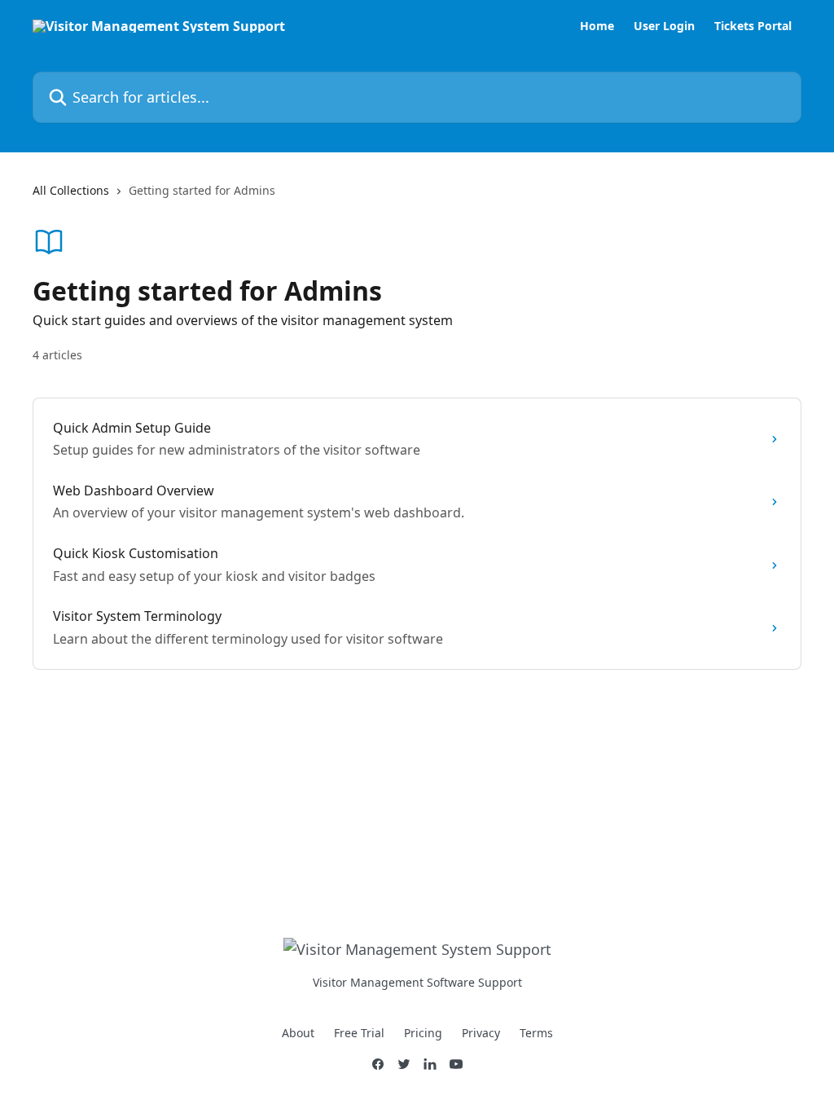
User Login (664, 26)
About (298, 1032)
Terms (536, 1032)
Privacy (481, 1032)
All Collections (71, 190)
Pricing (423, 1032)
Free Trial (359, 1032)
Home (597, 26)
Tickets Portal (753, 26)
